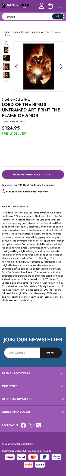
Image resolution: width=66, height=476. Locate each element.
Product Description (15, 206)
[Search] (58, 16)
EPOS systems (32, 451)
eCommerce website (12, 451)
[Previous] (16, 67)
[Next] (61, 67)
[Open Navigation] (59, 6)
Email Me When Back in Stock (33, 174)
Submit (50, 352)
